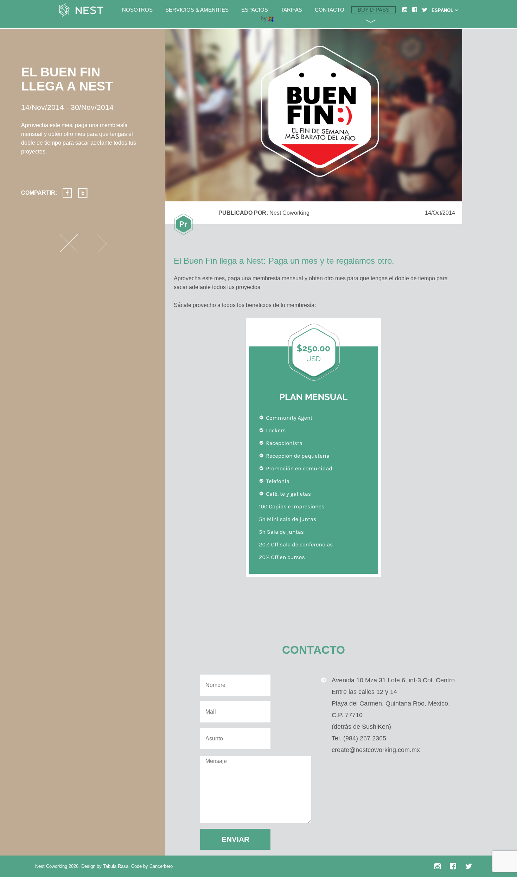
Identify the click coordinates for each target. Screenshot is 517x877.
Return (69, 243)
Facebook (67, 193)
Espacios (254, 10)
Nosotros (137, 10)
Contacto (329, 10)
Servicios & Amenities (197, 10)
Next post (102, 243)
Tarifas (291, 10)
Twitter (82, 193)
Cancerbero (161, 866)
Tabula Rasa (115, 866)
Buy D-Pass (373, 10)
